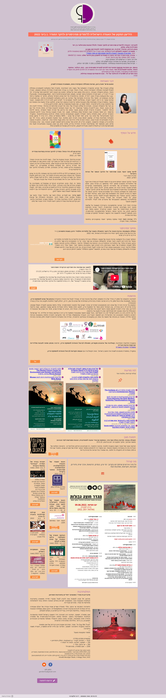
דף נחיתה (94, 696)
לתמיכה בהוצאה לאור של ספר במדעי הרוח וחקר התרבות (84, 378)
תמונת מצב (130, 437)
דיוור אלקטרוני (74, 696)
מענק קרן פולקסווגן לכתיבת (119, 426)
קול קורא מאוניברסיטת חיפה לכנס (45, 378)
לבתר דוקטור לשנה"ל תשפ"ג (119, 421)
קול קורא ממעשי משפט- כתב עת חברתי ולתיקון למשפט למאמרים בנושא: (120, 407)
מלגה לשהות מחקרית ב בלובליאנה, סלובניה (120, 391)
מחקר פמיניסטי (128, 228)
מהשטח (131, 296)
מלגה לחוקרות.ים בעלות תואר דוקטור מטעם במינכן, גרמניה (45, 371)
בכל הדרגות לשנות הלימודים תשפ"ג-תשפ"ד (83, 371)
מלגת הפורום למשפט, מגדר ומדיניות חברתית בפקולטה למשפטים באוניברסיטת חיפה (120, 414)
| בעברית (119, 347)
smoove (83, 696)
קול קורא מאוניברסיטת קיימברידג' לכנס (120, 399)
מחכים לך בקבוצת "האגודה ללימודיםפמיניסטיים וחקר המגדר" (108, 53)
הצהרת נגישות (6, 696)
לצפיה (33, 288)
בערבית (125, 347)
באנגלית (133, 347)
